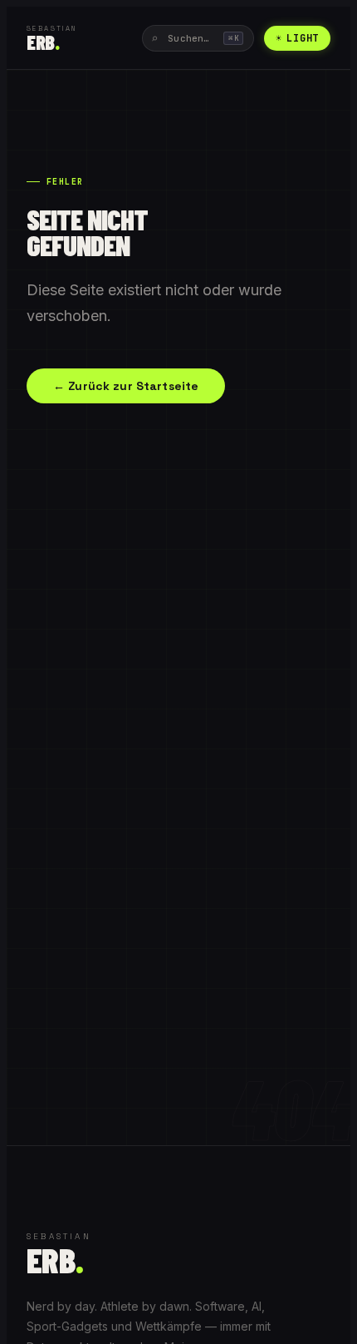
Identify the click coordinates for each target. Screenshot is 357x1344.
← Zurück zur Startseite (125, 385)
